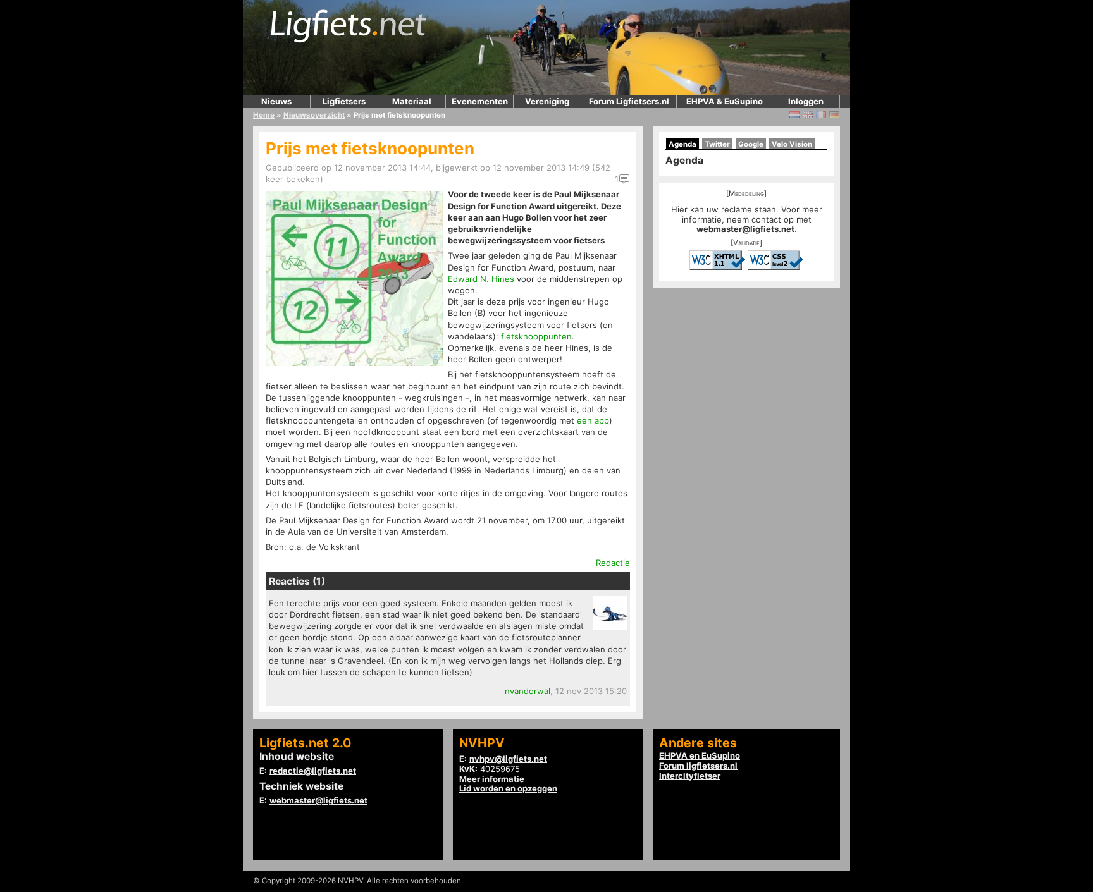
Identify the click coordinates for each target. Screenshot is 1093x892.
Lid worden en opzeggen (508, 788)
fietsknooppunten (536, 336)
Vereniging (547, 101)
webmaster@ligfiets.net (745, 229)
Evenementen (480, 101)
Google (750, 144)
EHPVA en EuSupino (699, 755)
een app (593, 420)
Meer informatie (491, 779)
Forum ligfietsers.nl (698, 766)
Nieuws (276, 101)
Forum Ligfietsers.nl (629, 101)
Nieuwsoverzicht (314, 115)
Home (264, 115)
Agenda (682, 144)
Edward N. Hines (481, 279)
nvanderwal (527, 691)
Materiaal (411, 101)
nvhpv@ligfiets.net (508, 759)
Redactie (613, 563)
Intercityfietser (689, 776)
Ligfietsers (344, 101)
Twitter (717, 144)
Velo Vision (792, 144)
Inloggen (806, 101)
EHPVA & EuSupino (724, 101)
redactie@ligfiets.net (312, 771)
